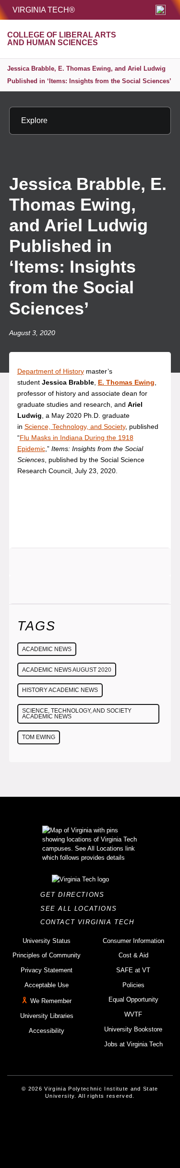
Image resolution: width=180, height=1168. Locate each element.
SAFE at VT (133, 970)
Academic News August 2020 (66, 669)
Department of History (50, 371)
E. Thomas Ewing (126, 382)
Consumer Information (133, 940)
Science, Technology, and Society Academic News (77, 713)
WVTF (133, 1014)
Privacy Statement (46, 970)
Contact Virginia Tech (90, 922)
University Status (47, 940)
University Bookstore (133, 1029)
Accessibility (46, 1030)
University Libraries (46, 1015)
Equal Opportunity (133, 999)
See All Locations (81, 908)
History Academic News (60, 690)
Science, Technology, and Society (74, 426)
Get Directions (75, 894)
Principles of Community (46, 955)
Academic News (47, 649)
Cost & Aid (133, 955)
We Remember (51, 1001)
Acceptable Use (46, 985)
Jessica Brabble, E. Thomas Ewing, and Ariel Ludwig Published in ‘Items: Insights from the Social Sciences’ (89, 75)
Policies (133, 985)
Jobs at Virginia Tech (133, 1044)
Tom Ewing (38, 737)
